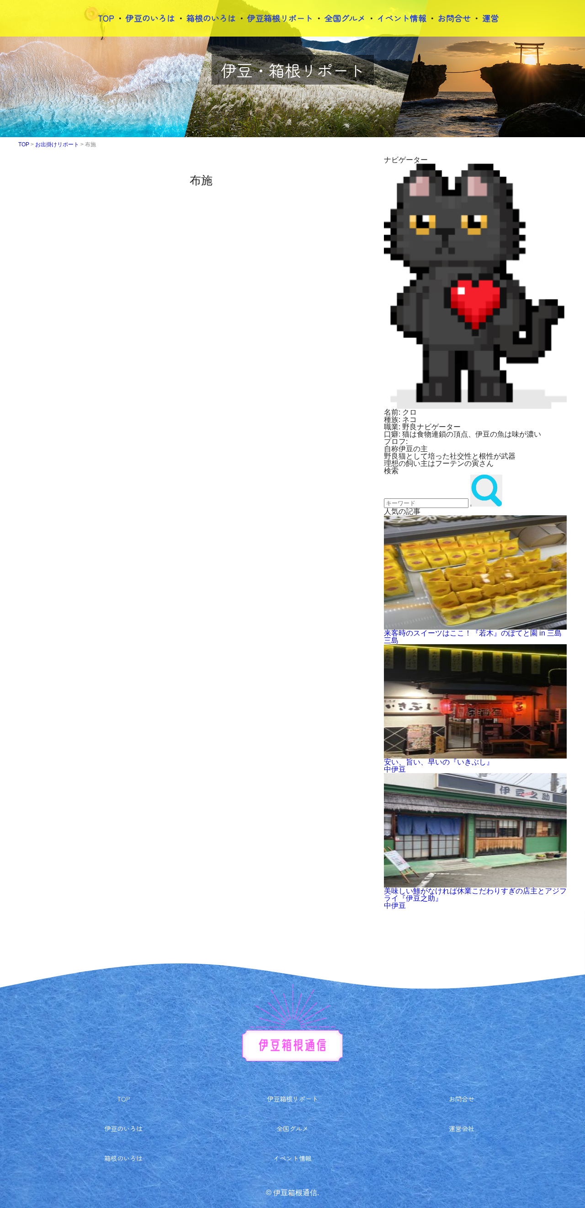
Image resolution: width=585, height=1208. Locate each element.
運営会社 (461, 1128)
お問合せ (454, 18)
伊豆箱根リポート (280, 18)
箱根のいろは (211, 18)
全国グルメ (345, 18)
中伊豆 (395, 769)
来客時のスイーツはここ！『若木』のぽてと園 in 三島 (473, 633)
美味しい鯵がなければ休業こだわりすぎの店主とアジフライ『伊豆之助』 (475, 894)
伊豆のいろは (150, 18)
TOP (106, 18)
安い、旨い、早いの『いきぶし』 (439, 762)
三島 (391, 640)
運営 (490, 18)
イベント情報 (401, 18)
